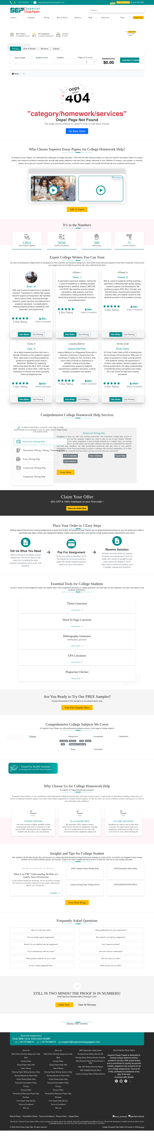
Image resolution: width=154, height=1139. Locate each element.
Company (31, 17)
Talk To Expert (77, 209)
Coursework (98, 736)
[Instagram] (121, 1080)
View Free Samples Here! (77, 707)
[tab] (40, 441)
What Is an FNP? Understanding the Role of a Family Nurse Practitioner (36, 875)
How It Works (62, 17)
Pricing (46, 17)
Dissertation (123, 736)
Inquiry (56, 48)
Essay (73, 749)
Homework (98, 749)
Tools (122, 17)
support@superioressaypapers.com (80, 1041)
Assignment (73, 736)
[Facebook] (116, 1080)
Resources (105, 17)
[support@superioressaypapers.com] (35, 2)
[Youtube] (130, 1080)
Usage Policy (74, 1116)
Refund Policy (15, 1116)
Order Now (138, 17)
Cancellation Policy (29, 1116)
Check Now (76, 610)
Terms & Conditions (46, 1116)
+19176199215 (25, 1041)
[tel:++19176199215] (11, 2)
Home (16, 74)
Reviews (78, 17)
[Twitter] (126, 1080)
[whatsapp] (16, 2)
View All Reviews (87, 1004)
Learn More (65, 472)
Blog (90, 17)
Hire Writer (24, 334)
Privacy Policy (61, 1116)
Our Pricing (38, 334)
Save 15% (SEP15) (123, 2)
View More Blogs (77, 902)
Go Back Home (77, 131)
